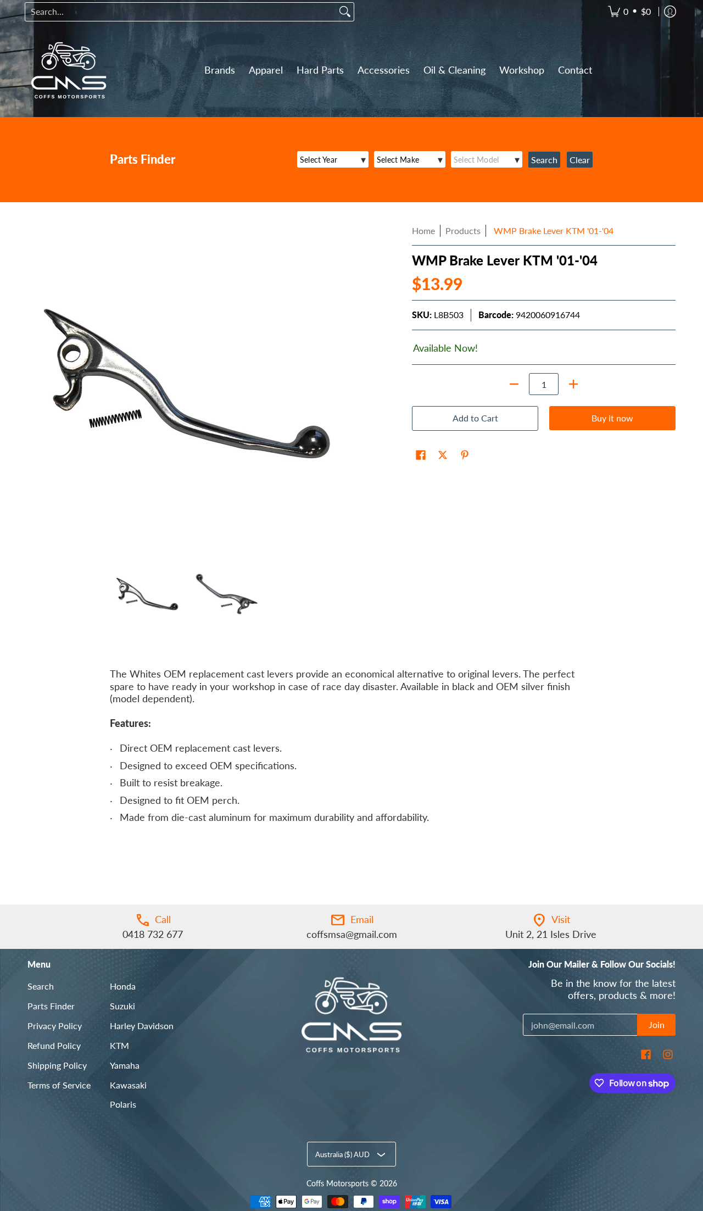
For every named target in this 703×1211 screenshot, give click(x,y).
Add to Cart (475, 418)
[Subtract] (514, 384)
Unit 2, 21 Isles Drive (550, 934)
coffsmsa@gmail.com (351, 934)
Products (463, 230)
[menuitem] (629, 12)
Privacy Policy (54, 1025)
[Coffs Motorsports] (68, 70)
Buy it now (612, 418)
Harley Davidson (142, 1025)
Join (657, 1024)
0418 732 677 (152, 934)
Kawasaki (128, 1085)
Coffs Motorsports (337, 1183)
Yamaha (125, 1065)
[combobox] (180, 12)
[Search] (345, 12)
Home (423, 230)
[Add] (573, 384)
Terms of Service (59, 1085)
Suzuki (122, 1006)
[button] (420, 456)
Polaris (123, 1104)
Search (40, 986)
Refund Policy (54, 1045)
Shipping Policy (57, 1065)
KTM (119, 1045)
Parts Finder (51, 1006)
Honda (123, 986)
